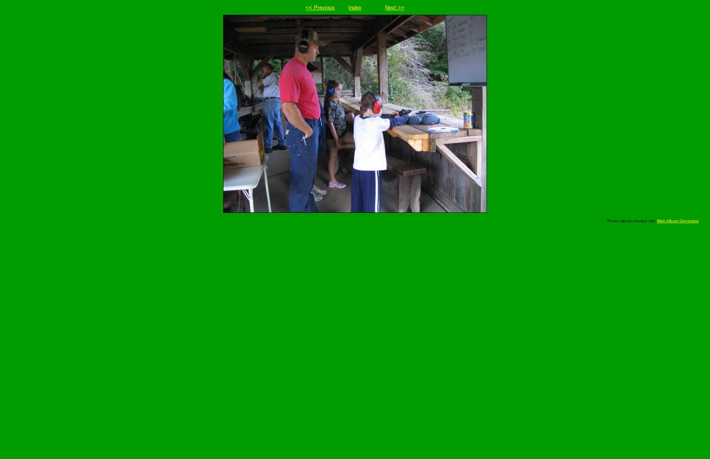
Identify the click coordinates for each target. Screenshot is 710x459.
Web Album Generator (678, 221)
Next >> (394, 8)
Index (355, 8)
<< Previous (320, 8)
